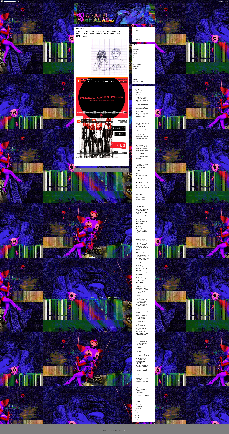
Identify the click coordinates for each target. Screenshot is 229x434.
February (138, 406)
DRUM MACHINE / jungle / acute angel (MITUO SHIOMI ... (142, 373)
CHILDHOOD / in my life (140, 116)
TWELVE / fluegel (139, 223)
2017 (136, 89)
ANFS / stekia (138, 158)
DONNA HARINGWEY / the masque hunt (141, 350)
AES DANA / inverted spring (141, 394)
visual (134, 37)
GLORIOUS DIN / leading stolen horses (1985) (142, 347)
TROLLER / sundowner (140, 171)
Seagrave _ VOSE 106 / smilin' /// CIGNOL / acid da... (142, 379)
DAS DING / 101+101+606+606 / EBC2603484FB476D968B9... (142, 397)
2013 (136, 415)
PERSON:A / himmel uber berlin (142, 187)
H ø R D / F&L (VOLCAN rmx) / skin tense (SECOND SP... (142, 244)
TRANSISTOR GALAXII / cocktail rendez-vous (141, 321)
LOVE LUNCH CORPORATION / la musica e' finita (142, 109)
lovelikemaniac (136, 66)
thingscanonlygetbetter (138, 81)
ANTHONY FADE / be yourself (142, 150)
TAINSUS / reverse (139, 392)
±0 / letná (138, 249)
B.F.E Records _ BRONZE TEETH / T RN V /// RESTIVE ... (142, 355)
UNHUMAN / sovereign (140, 197)
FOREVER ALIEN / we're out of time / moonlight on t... (142, 302)
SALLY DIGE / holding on (141, 107)
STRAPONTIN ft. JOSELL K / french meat (142, 202)
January (138, 408)
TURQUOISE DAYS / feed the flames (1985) (142, 154)
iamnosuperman (136, 57)
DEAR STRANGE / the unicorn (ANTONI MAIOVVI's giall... (142, 181)
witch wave (135, 39)
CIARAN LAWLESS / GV (141, 162)
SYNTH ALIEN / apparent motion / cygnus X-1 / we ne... (142, 195)
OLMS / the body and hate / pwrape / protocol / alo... (141, 339)
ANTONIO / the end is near (141, 315)
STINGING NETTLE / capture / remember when (142, 165)
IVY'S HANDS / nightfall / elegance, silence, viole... (142, 253)
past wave (135, 32)
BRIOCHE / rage (139, 228)
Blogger (123, 430)
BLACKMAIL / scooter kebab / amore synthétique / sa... (142, 210)
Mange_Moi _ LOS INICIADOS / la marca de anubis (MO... (142, 143)
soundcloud (135, 77)
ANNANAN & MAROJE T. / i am (142, 136)
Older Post (124, 170)
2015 (136, 412)
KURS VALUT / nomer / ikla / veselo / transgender (141, 141)
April (137, 402)
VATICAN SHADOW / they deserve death (141, 266)
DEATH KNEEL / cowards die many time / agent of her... (142, 278)
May (137, 401)
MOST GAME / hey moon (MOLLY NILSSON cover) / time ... (142, 231)
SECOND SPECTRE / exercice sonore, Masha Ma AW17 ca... (142, 240)
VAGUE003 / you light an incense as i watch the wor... (142, 318)
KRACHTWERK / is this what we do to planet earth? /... (142, 297)
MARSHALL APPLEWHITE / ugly (142, 299)
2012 (136, 417)
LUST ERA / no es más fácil (141, 286)
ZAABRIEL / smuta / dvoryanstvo (140, 313)
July (137, 94)
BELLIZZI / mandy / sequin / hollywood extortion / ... (141, 324)
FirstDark (135, 51)
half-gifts (135, 55)
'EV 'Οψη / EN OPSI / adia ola (142, 156)
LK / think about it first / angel (142, 134)
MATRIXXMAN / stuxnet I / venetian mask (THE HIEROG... (141, 362)
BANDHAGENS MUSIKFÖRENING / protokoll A (142, 129)
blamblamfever (136, 49)
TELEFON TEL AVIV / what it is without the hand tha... (142, 334)
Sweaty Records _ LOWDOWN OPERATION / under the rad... (142, 236)
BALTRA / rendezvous (140, 126)
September (138, 90)
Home (102, 170)
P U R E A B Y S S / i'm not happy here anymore (141, 98)
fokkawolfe (135, 53)
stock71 (135, 79)
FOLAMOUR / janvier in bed (141, 219)
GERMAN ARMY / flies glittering (142, 215)
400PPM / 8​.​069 (139, 263)
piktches (135, 74)
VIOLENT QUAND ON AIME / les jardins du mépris (142, 385)
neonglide (135, 68)
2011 (136, 419)
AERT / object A (139, 270)
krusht (134, 62)
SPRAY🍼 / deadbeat (140, 167)
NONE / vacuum (139, 234)
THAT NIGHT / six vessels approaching (141, 292)
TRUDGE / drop (139, 383)
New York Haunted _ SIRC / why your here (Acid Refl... (142, 284)
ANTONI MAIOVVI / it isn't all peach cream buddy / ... (142, 183)
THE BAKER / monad (140, 280)
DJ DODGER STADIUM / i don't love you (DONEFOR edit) (142, 310)
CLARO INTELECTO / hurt (141, 268)
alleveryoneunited (137, 47)
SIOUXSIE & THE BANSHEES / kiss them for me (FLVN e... (142, 146)
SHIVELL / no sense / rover (141, 221)
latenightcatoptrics (137, 64)
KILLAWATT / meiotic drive (141, 175)
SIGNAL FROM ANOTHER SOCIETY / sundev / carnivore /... (141, 119)
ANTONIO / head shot (140, 121)
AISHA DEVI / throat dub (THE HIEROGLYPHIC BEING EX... (142, 366)
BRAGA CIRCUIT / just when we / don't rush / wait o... (142, 305)
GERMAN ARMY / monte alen (142, 381)
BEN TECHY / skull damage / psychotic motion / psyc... (142, 273)
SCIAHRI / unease (139, 111)
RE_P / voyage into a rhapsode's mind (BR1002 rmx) (142, 104)
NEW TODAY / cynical (140, 185)
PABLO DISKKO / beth (140, 331)
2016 (136, 410)
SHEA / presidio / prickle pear (142, 151)
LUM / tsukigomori (139, 387)
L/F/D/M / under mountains (141, 341)
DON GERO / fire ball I (140, 224)
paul (134, 70)
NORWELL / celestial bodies (141, 138)
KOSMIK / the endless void (141, 148)
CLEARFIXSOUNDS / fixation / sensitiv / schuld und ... (142, 359)
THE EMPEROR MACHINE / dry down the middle (142, 161)
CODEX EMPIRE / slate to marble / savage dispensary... (142, 247)
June (137, 95)
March (137, 404)
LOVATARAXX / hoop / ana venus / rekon (141, 344)
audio (134, 30)
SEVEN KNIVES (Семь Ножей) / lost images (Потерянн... (142, 259)
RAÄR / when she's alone (141, 199)
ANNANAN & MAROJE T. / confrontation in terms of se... (142, 289)
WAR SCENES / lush (140, 226)
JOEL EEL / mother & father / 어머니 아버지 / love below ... (142, 256)
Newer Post (79, 170)
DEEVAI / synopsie (139, 282)
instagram (135, 59)
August (137, 92)
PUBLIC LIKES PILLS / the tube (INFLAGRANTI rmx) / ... (142, 326)
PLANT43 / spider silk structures (142, 173)
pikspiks (135, 72)
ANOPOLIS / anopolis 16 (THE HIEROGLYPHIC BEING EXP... (142, 370)
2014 (136, 413)
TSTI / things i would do (140, 250)
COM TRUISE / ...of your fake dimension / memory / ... (142, 114)
